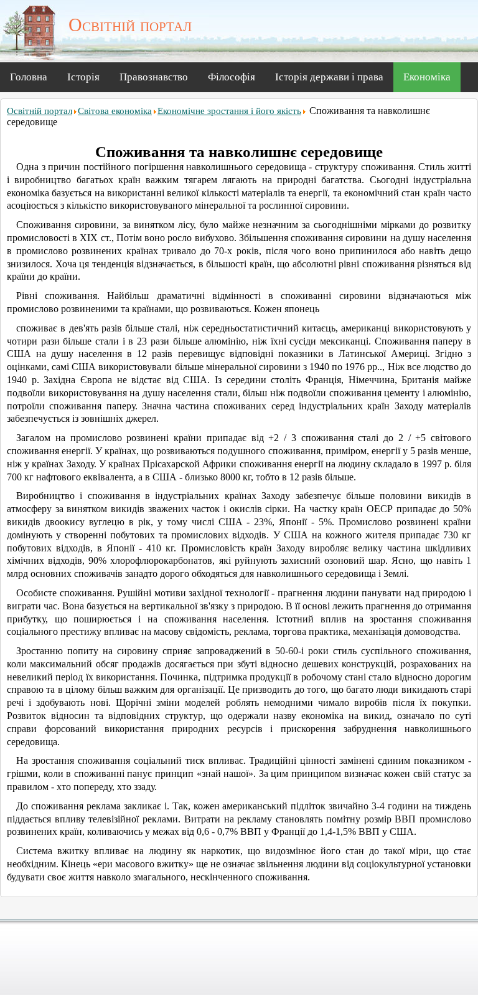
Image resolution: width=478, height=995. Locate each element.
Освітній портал (39, 111)
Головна (28, 77)
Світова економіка (115, 111)
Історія (83, 77)
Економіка (427, 77)
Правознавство (154, 77)
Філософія (231, 77)
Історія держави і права (329, 77)
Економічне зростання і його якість (229, 111)
